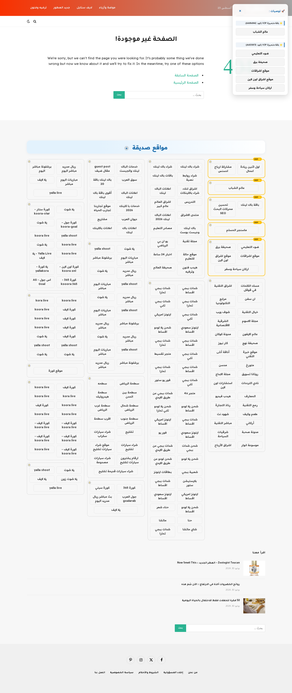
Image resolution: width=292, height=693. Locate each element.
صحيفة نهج (250, 343)
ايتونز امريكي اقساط (162, 421)
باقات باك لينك (163, 175)
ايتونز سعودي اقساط (189, 329)
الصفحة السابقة (186, 75)
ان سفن (250, 299)
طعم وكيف (250, 414)
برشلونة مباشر (102, 257)
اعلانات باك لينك (129, 230)
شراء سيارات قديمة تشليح (116, 471)
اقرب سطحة (102, 418)
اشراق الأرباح (223, 445)
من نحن (192, 673)
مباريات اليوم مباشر (129, 260)
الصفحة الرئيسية (185, 82)
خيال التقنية (250, 312)
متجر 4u (189, 393)
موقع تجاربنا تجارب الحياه (102, 208)
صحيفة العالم (162, 267)
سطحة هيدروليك (102, 394)
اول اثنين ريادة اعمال (250, 169)
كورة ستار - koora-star (42, 211)
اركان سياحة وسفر (236, 269)
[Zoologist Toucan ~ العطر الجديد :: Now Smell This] (254, 568)
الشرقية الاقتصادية (223, 323)
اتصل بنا (100, 673)
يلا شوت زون (69, 479)
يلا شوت (129, 248)
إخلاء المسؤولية (173, 673)
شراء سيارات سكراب (102, 434)
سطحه (102, 383)
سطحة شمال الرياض (129, 407)
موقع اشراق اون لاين (223, 258)
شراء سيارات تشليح (129, 447)
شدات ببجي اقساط (189, 290)
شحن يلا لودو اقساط (162, 329)
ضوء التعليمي (250, 247)
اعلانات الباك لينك (163, 191)
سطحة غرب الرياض (102, 407)
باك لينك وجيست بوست (189, 230)
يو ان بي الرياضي (162, 243)
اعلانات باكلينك (102, 228)
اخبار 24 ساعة (162, 254)
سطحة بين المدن (129, 394)
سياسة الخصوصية (121, 673)
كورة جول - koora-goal (69, 224)
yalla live (55, 193)
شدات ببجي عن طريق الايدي (163, 395)
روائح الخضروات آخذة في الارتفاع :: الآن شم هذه (210, 584)
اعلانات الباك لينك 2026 (163, 217)
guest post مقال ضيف (102, 169)
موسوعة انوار (250, 445)
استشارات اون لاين (223, 385)
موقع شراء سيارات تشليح (102, 447)
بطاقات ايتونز (163, 472)
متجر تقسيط (162, 354)
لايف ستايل (84, 7)
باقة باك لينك (250, 205)
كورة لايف (69, 309)
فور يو (163, 432)
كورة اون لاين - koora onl (69, 269)
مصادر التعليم (162, 228)
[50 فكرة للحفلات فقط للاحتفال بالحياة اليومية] (254, 605)
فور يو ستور (162, 380)
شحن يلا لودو (189, 459)
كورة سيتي (102, 487)
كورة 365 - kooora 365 (69, 282)
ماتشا (162, 520)
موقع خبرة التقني (250, 354)
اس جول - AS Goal (42, 282)
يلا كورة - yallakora (42, 269)
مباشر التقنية (223, 423)
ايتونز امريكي (162, 314)
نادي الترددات (250, 383)
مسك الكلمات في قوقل (250, 288)
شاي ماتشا (190, 529)
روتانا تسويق (250, 374)
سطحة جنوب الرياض (129, 421)
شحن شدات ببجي (190, 448)
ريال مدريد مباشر (129, 273)
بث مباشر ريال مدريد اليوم (102, 499)
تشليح (129, 432)
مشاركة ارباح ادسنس (223, 169)
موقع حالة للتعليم (190, 256)
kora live (42, 300)
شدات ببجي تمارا (162, 290)
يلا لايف (115, 510)
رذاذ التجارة (222, 405)
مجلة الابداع (223, 374)
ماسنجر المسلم (236, 230)
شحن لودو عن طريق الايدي (163, 461)
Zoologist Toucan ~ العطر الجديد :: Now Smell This (208, 563)
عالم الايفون (250, 334)
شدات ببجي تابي (162, 303)
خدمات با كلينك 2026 (129, 208)
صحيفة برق (223, 247)
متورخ (250, 365)
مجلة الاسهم (250, 321)
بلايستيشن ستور (190, 483)
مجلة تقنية (190, 241)
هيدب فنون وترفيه (189, 269)
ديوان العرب (129, 219)
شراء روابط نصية (190, 177)
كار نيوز (223, 343)
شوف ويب (223, 312)
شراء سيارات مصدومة (102, 460)
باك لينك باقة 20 (102, 182)
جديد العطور (61, 7)
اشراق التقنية (223, 286)
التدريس (189, 202)
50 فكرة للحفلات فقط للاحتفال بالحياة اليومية (211, 600)
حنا (190, 520)
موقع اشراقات (249, 256)
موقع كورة (55, 370)
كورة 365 (129, 487)
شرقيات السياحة (223, 434)
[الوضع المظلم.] (29, 21)
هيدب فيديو (223, 396)
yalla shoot (102, 248)
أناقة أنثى (223, 352)
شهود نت (223, 414)
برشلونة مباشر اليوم (41, 169)
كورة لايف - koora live (69, 425)
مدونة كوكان (223, 334)
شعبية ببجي (190, 472)
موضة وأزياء (107, 7)
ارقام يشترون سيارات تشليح (129, 460)
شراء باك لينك (189, 166)
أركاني (250, 423)
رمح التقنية (250, 405)
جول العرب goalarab (129, 499)
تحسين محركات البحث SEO (223, 209)
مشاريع (102, 219)
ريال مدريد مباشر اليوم (69, 169)
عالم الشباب (236, 188)
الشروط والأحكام (148, 673)
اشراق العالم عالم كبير (162, 204)
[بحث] (35, 21)
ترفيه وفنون (38, 7)
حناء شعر (163, 507)
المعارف (250, 396)
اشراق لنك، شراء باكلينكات (189, 191)
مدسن (223, 365)
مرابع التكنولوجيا (223, 301)
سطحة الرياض (129, 383)
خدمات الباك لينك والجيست (129, 169)
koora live (42, 235)
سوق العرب (129, 179)
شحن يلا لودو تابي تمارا (162, 408)
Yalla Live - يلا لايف (41, 255)
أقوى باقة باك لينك (102, 195)
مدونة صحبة (250, 432)
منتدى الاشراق (190, 215)
